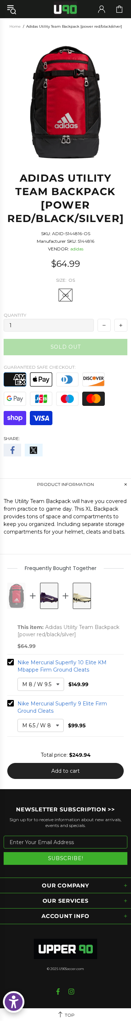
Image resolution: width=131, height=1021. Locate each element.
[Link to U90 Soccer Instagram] (71, 991)
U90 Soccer (65, 9)
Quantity (15, 315)
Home (15, 26)
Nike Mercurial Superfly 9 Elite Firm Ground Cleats (62, 707)
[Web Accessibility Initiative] (13, 1002)
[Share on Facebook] (12, 450)
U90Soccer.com (71, 969)
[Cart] (119, 9)
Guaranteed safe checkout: (40, 367)
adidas (76, 249)
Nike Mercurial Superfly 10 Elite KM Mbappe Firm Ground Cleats (62, 666)
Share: (12, 438)
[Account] (101, 9)
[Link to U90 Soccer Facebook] (58, 991)
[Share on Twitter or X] (33, 450)
